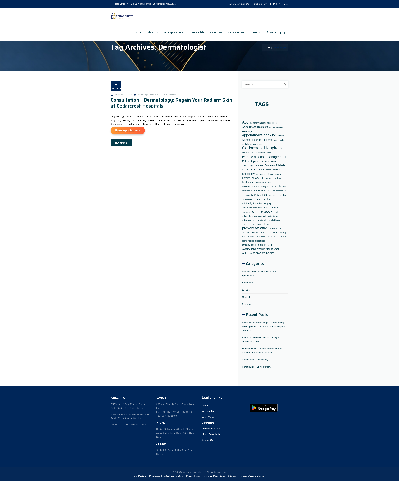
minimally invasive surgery (256, 203)
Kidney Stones (259, 194)
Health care (247, 282)
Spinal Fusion (278, 236)
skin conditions (263, 237)
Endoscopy (248, 173)
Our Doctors (208, 422)
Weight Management (268, 248)
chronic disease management (264, 157)
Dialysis (280, 165)
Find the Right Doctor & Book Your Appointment (156, 95)
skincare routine (249, 237)
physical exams (248, 224)
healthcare (248, 182)
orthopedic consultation (252, 216)
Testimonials (197, 32)
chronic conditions (263, 153)
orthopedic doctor (270, 216)
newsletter (246, 212)
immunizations (262, 190)
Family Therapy (250, 178)
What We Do (208, 417)
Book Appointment (127, 130)
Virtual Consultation (211, 434)
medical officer (248, 199)
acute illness (272, 123)
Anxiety (247, 131)
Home (138, 32)
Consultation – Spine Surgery (256, 367)
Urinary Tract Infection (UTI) (257, 244)
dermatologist (270, 161)
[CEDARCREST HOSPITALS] (122, 16)
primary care (275, 228)
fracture (269, 178)
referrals (254, 233)
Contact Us (216, 32)
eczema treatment (273, 170)
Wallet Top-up (278, 32)
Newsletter (247, 304)
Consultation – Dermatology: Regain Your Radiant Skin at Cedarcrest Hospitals (171, 103)
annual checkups (276, 127)
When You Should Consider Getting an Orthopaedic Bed (261, 339)
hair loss (277, 178)
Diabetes (270, 165)
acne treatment (259, 123)
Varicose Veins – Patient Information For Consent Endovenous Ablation (262, 350)
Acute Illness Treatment (255, 126)
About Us (153, 32)
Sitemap (232, 476)
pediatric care (275, 220)
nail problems (272, 207)
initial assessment (278, 191)
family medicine (274, 174)
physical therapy (263, 224)
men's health (263, 199)
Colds (245, 161)
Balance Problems (262, 139)
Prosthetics (154, 476)
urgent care (260, 241)
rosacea (263, 233)
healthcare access (263, 182)
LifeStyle (246, 290)
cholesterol (248, 152)
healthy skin (265, 187)
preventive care (254, 228)
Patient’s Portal (236, 32)
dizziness (247, 169)
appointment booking (259, 135)
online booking (265, 211)
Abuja (246, 122)
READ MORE (121, 142)
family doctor (261, 174)
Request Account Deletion (252, 476)
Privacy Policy (193, 476)
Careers (255, 32)
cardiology (257, 144)
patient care (247, 220)
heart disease (279, 186)
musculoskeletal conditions (253, 207)
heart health (247, 191)
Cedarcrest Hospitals (123, 95)
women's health (263, 253)
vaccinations (249, 248)
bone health (279, 140)
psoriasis (246, 233)
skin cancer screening (277, 233)
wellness (247, 253)
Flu (262, 178)
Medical (246, 297)
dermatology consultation (252, 166)
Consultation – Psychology (255, 359)
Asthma (246, 139)
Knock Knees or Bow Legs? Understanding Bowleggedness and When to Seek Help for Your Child (263, 326)
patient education (260, 220)
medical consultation (277, 195)
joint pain (246, 195)
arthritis (281, 136)
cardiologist (247, 144)
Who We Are (208, 411)
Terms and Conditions (214, 476)
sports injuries (248, 241)
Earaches (259, 169)
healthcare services (250, 187)
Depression (256, 161)
